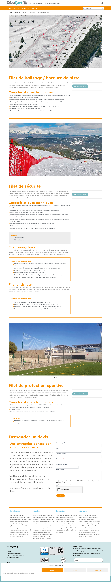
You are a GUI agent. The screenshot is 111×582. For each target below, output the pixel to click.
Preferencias (97, 570)
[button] (102, 3)
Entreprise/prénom (62, 443)
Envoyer (60, 496)
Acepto (52, 570)
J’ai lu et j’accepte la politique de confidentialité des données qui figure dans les (78, 481)
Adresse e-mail (61, 453)
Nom (58, 448)
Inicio (10, 12)
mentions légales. (61, 482)
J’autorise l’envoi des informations (67, 484)
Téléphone (60, 459)
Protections (31, 12)
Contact (35, 8)
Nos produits (13, 8)
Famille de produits (62, 464)
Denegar (74, 570)
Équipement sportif (20, 12)
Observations (60, 469)
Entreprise (25, 8)
